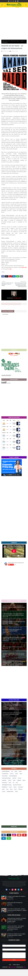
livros (9, 40)
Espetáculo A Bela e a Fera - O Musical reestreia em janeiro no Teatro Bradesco (13, 737)
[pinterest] (15, 1)
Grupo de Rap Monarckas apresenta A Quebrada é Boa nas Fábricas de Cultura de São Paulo (14, 638)
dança (21, 773)
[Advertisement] (14, 23)
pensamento (20, 787)
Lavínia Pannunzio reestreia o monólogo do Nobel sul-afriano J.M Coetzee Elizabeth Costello (14, 606)
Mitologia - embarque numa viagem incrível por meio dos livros (14, 761)
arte (12, 771)
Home (10, 964)
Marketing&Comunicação (6, 784)
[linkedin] (3, 838)
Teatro (15, 789)
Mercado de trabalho (17, 784)
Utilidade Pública (10, 791)
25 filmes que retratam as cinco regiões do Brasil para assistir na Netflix (14, 622)
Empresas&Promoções (6, 778)
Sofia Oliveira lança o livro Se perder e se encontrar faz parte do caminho (12, 630)
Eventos (19, 778)
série (7, 789)
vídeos (16, 791)
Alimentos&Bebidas (5, 771)
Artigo (16, 771)
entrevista (14, 778)
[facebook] (9, 1)
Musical (15, 787)
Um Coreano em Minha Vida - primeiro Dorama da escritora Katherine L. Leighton (17, 909)
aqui (11, 269)
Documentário (4, 775)
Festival (9, 780)
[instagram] (13, 1)
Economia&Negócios (13, 775)
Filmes (14, 780)
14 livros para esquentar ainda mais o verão (13, 753)
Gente (10, 782)
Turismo (3, 791)
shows (11, 789)
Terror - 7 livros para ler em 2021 (10, 722)
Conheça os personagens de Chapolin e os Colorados (16, 897)
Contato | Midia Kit (16, 964)
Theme (24, 967)
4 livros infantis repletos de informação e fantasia (12, 745)
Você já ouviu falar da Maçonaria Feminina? (13, 646)
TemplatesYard (13, 967)
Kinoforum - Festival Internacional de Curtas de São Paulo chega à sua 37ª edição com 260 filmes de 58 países (14, 654)
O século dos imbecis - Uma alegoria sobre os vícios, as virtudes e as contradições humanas (13, 614)
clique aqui (24, 267)
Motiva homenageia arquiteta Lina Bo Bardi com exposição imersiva (14, 662)
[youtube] (18, 1)
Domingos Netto (6, 51)
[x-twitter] (11, 1)
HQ (13, 782)
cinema (20, 771)
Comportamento (5, 773)
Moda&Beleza (4, 787)
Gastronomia (4, 782)
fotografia (19, 780)
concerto (11, 773)
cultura (16, 773)
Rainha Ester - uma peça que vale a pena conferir (12, 705)
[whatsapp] (9, 838)
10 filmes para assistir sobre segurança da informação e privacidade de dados (12, 713)
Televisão (20, 789)
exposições (4, 780)
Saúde (3, 789)
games (24, 780)
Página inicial (4, 40)
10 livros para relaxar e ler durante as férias (13, 730)
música (10, 787)
